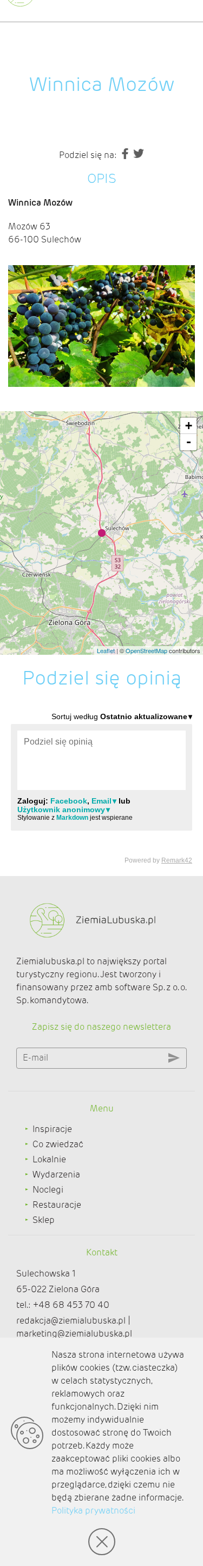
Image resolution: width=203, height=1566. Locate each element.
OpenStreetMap (146, 650)
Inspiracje (52, 1129)
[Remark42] (101, 787)
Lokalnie (49, 1159)
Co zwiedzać (57, 1144)
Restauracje (56, 1204)
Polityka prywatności (93, 1510)
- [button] (188, 442)
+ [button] (188, 425)
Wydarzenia (56, 1174)
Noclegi (47, 1189)
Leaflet (106, 650)
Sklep (43, 1220)
